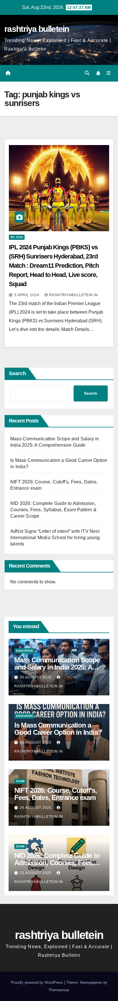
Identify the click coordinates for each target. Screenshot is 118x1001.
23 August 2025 (36, 873)
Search (17, 373)
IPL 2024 (17, 237)
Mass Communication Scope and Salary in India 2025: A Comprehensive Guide (57, 667)
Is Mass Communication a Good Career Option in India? (58, 728)
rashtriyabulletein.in (73, 295)
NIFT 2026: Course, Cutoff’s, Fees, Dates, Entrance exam (55, 793)
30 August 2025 (36, 677)
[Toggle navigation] (109, 73)
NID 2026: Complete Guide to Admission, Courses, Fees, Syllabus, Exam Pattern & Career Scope (53, 509)
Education (24, 650)
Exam (20, 781)
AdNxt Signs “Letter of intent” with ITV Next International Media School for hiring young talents (55, 537)
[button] (87, 73)
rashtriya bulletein (36, 29)
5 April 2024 (27, 295)
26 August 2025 (36, 808)
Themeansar (58, 990)
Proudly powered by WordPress (37, 982)
